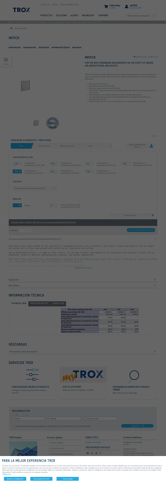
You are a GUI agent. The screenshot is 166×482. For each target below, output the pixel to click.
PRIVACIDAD (6, 474)
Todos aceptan (68, 479)
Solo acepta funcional (41, 479)
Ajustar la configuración (15, 479)
